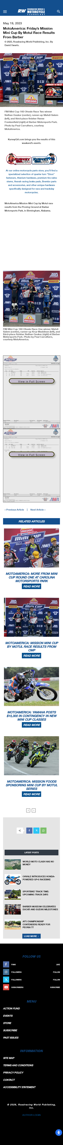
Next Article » (37, 509)
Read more (31, 586)
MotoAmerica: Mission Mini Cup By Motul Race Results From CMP (31, 646)
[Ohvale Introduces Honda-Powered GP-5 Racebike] (13, 879)
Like (58, 964)
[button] (5, 12)
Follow (56, 972)
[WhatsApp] (43, 831)
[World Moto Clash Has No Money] (13, 864)
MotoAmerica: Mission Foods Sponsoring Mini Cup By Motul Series (31, 785)
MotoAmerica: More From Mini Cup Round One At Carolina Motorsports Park (31, 577)
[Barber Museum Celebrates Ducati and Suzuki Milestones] (13, 909)
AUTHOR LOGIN (31, 1114)
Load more (30, 936)
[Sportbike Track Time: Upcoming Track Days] (13, 894)
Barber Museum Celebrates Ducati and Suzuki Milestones (40, 908)
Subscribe (55, 987)
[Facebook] (29, 831)
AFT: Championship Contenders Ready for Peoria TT (36, 924)
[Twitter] (36, 831)
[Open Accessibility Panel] (58, 1132)
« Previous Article (14, 509)
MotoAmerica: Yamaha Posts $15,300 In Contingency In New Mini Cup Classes (31, 715)
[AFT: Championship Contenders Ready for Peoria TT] (13, 924)
